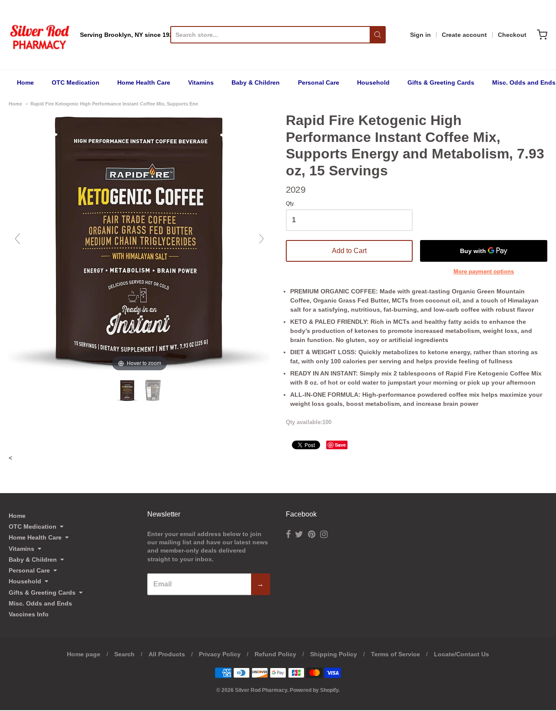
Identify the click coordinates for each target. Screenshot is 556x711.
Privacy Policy (220, 654)
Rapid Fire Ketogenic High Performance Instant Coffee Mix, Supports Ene (114, 103)
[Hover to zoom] (139, 242)
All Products (167, 654)
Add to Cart (349, 250)
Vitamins (201, 82)
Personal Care (318, 82)
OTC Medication (75, 82)
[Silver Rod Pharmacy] (39, 34)
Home (25, 82)
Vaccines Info (29, 614)
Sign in (420, 34)
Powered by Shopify (314, 690)
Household (373, 82)
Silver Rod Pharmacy (261, 690)
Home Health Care (143, 82)
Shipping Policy (333, 654)
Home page (83, 654)
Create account (464, 34)
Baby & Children (256, 82)
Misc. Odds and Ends (524, 82)
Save (340, 444)
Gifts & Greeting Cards (440, 82)
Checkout (512, 34)
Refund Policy (275, 654)
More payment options (483, 271)
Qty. (290, 204)
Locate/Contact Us (461, 654)
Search (124, 654)
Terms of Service (395, 654)
